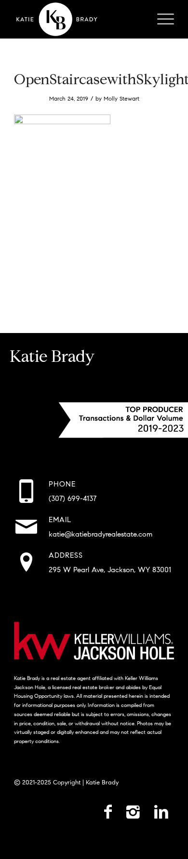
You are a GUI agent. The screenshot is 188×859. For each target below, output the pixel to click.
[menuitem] (161, 19)
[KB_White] (78, 19)
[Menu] (161, 19)
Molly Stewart (121, 98)
